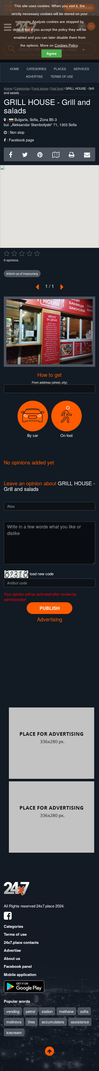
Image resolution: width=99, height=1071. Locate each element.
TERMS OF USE (62, 76)
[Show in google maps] (55, 154)
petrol (30, 1011)
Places (60, 68)
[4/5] (29, 253)
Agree (51, 53)
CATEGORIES (36, 68)
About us (12, 958)
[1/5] (6, 253)
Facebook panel (18, 966)
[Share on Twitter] (25, 154)
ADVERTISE (34, 76)
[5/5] (37, 253)
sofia (84, 1011)
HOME (14, 68)
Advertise (12, 950)
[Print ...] (71, 154)
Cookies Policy (66, 45)
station (47, 1011)
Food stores (40, 88)
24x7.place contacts (21, 942)
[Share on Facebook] (10, 154)
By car (32, 435)
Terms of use (15, 934)
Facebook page (21, 139)
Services (81, 68)
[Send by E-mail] (87, 154)
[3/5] (22, 253)
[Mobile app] (24, 986)
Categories (22, 88)
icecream (14, 1032)
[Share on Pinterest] (40, 154)
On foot (66, 435)
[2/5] (14, 253)
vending (12, 1011)
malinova (13, 1021)
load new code (42, 573)
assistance (80, 1021)
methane (66, 1011)
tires (31, 1021)
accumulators (53, 1021)
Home (8, 88)
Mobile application (20, 974)
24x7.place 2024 (49, 905)
